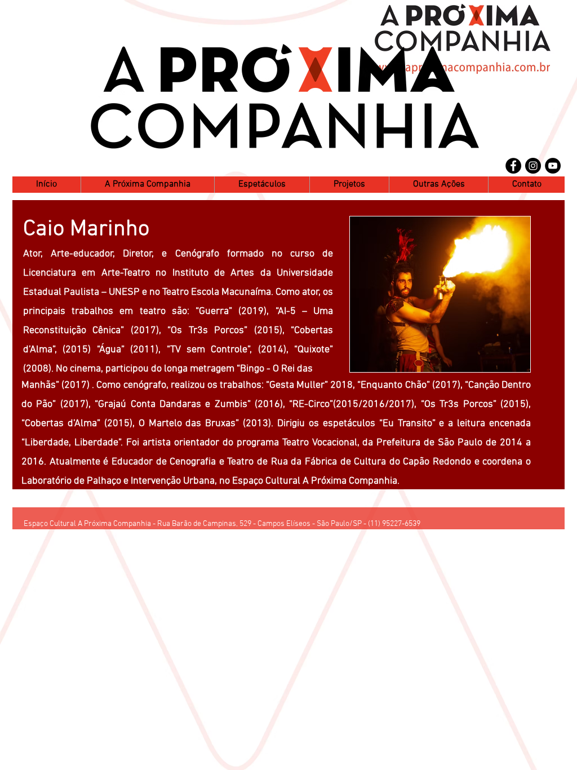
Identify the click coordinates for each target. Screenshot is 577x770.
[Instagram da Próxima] (533, 166)
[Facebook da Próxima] (513, 166)
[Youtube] (553, 166)
